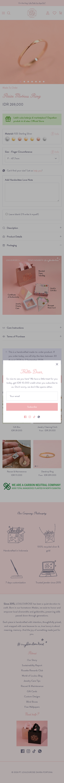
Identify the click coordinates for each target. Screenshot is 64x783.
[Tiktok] (34, 417)
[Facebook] (25, 417)
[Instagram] (30, 417)
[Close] (57, 364)
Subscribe (32, 407)
